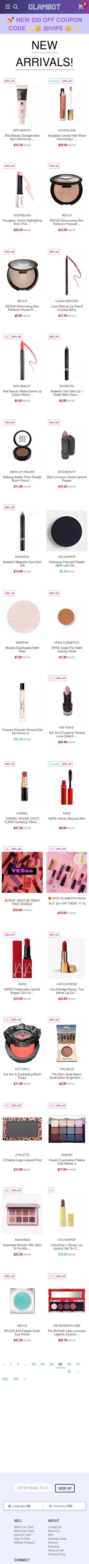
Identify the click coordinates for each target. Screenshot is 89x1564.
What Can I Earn (24, 1531)
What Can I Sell (23, 1527)
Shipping (53, 1546)
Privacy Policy (56, 1554)
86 (69, 1364)
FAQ (50, 1535)
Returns (53, 1542)
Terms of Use (56, 1550)
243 (16, 1378)
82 (34, 1364)
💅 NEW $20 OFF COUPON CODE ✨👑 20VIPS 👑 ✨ (44, 23)
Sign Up (64, 1488)
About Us (53, 1531)
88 (69, 1371)
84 (51, 1364)
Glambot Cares (57, 1538)
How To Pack (22, 1538)
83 (42, 1364)
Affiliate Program (24, 1542)
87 (78, 1364)
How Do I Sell (22, 1535)
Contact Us (55, 1527)
